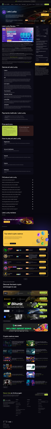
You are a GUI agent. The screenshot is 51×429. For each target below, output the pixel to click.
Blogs (20, 344)
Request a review (13, 243)
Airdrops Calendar (18, 404)
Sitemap (39, 412)
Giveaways (17, 406)
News (27, 4)
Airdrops (12, 4)
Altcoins (18, 344)
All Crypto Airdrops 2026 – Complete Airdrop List (41, 409)
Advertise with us (43, 401)
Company (28, 399)
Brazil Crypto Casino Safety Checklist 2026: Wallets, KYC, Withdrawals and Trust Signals (41, 342)
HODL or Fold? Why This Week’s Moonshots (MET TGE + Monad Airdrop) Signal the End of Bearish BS (41, 382)
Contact (33, 4)
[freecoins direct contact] (11, 422)
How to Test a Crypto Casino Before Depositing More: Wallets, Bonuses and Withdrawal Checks (41, 350)
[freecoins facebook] (10, 422)
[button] (37, 4)
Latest (17, 401)
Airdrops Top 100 (18, 413)
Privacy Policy (29, 406)
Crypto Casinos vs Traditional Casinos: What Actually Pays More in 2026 (17, 366)
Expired (17, 415)
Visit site (44, 14)
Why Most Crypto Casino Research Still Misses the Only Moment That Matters (41, 366)
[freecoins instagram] (8, 421)
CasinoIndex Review (38, 373)
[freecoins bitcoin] (6, 421)
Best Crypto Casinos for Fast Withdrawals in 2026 (41, 358)
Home (2, 8)
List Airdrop (46, 4)
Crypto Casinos (14, 345)
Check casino (42, 249)
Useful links (39, 399)
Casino (42, 344)
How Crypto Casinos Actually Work (17, 374)
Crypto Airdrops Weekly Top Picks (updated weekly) (20, 410)
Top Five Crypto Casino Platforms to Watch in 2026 (17, 358)
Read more (5, 387)
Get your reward (43, 292)
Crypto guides (24, 4)
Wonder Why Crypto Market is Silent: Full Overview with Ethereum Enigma (18, 381)
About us (30, 4)
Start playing (6, 221)
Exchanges (16, 4)
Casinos (19, 4)
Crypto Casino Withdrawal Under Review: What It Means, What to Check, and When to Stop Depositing (18, 351)
